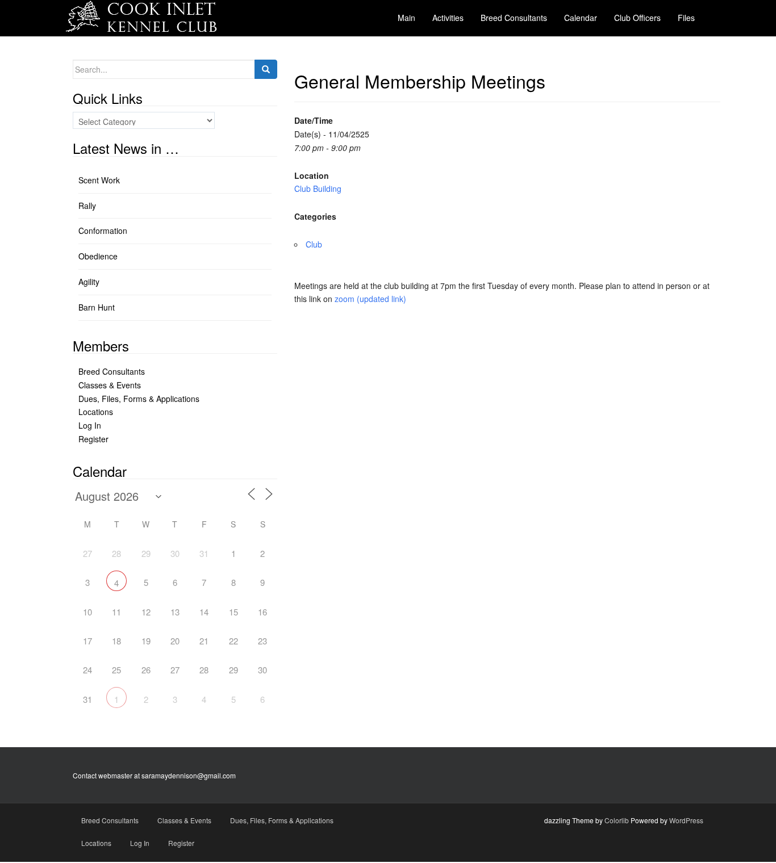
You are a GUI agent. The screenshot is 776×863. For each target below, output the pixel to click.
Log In (89, 425)
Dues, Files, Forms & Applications (138, 398)
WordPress (686, 820)
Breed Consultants (111, 371)
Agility (88, 281)
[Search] (266, 69)
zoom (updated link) (370, 298)
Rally (87, 205)
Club (314, 244)
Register (93, 439)
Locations (95, 411)
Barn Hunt (96, 307)
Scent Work (99, 180)
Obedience (98, 256)
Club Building (317, 188)
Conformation (102, 230)
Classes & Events (109, 385)
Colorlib (616, 820)
